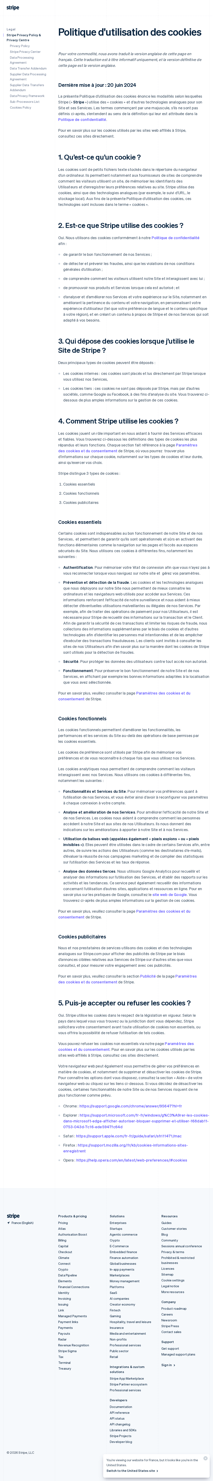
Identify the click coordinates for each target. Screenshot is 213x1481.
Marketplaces (120, 1275)
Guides (166, 1223)
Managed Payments (72, 1316)
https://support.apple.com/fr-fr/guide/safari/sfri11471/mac (129, 1135)
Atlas (62, 1228)
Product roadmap (174, 1308)
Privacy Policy (20, 46)
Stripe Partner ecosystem (128, 1384)
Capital (63, 1246)
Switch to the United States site (130, 1471)
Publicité (148, 976)
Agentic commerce (123, 1234)
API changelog (120, 1424)
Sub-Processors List (25, 101)
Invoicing (64, 1298)
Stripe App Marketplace (127, 1378)
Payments (65, 1328)
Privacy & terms (172, 1252)
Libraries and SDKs (123, 1430)
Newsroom (169, 1320)
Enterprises (118, 1223)
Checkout (65, 1252)
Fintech (115, 1310)
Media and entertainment (128, 1333)
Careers (167, 1314)
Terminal (64, 1362)
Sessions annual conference (181, 1246)
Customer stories (174, 1228)
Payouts (64, 1333)
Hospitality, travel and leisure (130, 1322)
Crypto (63, 1269)
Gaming (115, 1316)
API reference (120, 1412)
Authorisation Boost (72, 1234)
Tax (61, 1357)
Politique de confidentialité (82, 119)
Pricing (63, 1223)
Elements (65, 1281)
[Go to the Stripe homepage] (11, 1216)
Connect (64, 1263)
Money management (125, 1281)
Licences (168, 1268)
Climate (63, 1258)
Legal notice (170, 1286)
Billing (62, 1240)
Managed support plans (178, 1354)
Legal (11, 29)
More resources (172, 1292)
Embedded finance (123, 1252)
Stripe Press (170, 1326)
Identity (63, 1293)
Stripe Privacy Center (25, 52)
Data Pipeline (67, 1275)
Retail (114, 1357)
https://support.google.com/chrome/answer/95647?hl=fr (130, 1105)
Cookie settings (173, 1280)
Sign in (166, 1365)
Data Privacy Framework (27, 96)
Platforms (117, 1287)
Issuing (63, 1304)
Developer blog (121, 1442)
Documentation (121, 1407)
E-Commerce (119, 1246)
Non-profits (118, 1339)
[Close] (205, 1459)
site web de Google (169, 894)
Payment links (68, 1322)
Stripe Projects (120, 1436)
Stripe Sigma (67, 1351)
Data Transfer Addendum (28, 68)
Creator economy (122, 1304)
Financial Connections (73, 1287)
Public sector (119, 1351)
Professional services (125, 1345)
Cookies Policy (20, 107)
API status (117, 1418)
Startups (116, 1228)
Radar (62, 1339)
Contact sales (171, 1332)
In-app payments (122, 1269)
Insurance (117, 1328)
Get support (170, 1348)
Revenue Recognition (73, 1345)
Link (61, 1310)
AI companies (119, 1298)
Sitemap (167, 1274)
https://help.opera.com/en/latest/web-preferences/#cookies (131, 1160)
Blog (164, 1234)
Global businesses (123, 1263)
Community (169, 1240)
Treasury (64, 1368)
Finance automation (124, 1258)
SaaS (113, 1293)
